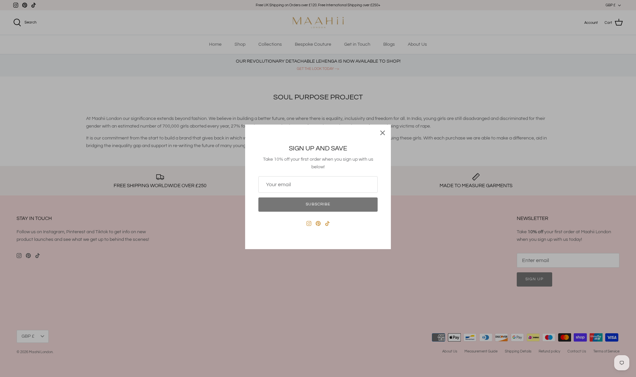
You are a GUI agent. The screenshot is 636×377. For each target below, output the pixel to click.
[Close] (382, 133)
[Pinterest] (318, 223)
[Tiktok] (327, 223)
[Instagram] (308, 223)
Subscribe (318, 204)
